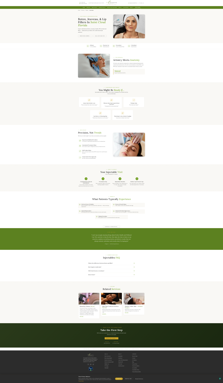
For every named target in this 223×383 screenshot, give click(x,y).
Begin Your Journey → (85, 35)
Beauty (120, 7)
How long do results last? (111, 267)
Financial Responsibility (136, 371)
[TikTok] (143, 3)
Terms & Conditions (135, 365)
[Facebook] (139, 3)
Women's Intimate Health (109, 362)
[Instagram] (141, 3)
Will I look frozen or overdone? (111, 271)
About (131, 7)
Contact (133, 358)
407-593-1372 (82, 2)
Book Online (137, 7)
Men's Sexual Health (108, 358)
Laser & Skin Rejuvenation (123, 360)
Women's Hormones (108, 360)
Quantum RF (120, 362)
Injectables (120, 356)
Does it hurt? (111, 274)
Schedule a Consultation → (111, 226)
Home (84, 7)
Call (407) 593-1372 (100, 35)
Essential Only (128, 378)
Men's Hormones (108, 356)
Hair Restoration (121, 365)
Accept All (118, 378)
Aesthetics (120, 358)
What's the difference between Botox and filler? (111, 263)
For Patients (125, 7)
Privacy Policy (81, 380)
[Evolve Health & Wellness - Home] (111, 3)
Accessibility (134, 367)
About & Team (134, 356)
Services (88, 7)
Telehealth (106, 367)
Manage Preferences (139, 378)
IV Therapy (106, 365)
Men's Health (94, 7)
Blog (133, 362)
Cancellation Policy (135, 369)
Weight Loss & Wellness (112, 7)
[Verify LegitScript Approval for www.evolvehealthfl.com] (91, 368)
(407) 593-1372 (107, 343)
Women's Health (102, 7)
